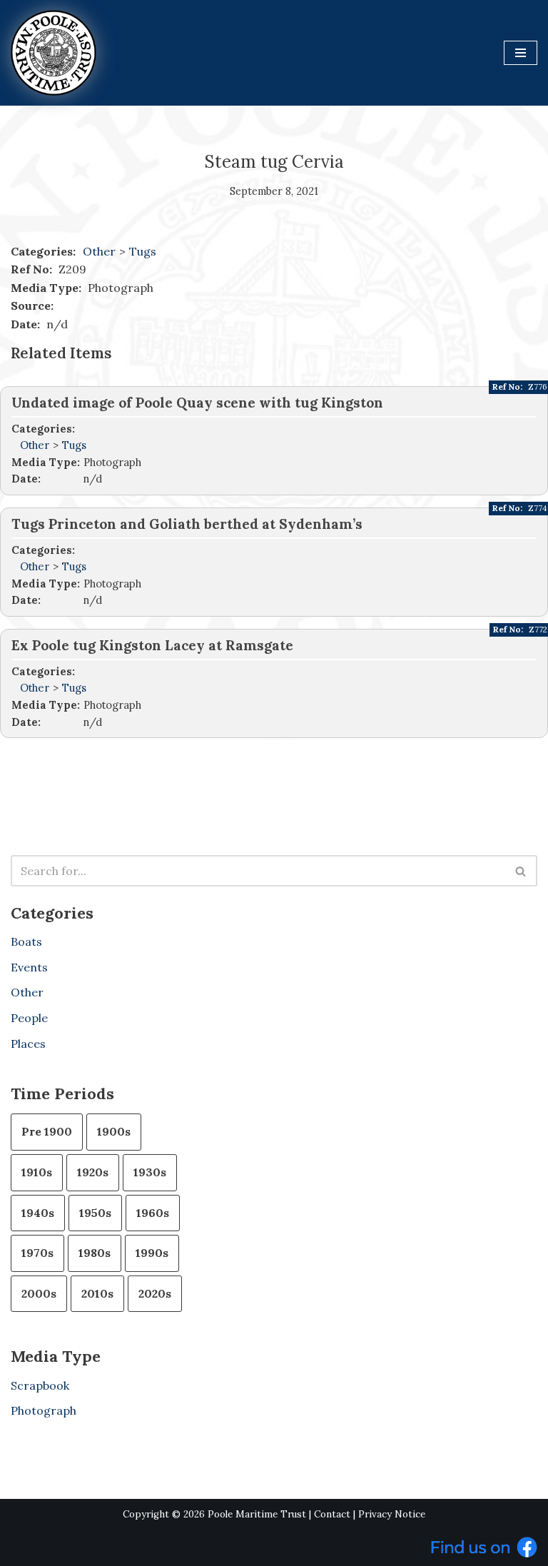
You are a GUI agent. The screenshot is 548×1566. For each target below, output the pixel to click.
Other (99, 251)
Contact (332, 1514)
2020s (154, 1293)
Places (28, 1043)
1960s (152, 1213)
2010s (97, 1293)
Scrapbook (40, 1385)
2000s (38, 1293)
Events (29, 967)
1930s (149, 1172)
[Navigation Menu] (520, 53)
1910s (36, 1172)
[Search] (521, 870)
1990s (152, 1253)
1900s (114, 1131)
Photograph (43, 1410)
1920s (92, 1172)
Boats (26, 941)
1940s (37, 1213)
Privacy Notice (391, 1514)
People (29, 1018)
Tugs (142, 251)
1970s (37, 1253)
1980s (94, 1253)
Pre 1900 (46, 1131)
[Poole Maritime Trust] (53, 53)
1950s (95, 1213)
